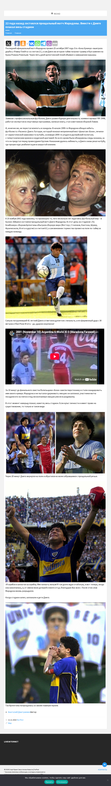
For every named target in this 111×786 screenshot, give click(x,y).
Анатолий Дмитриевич (19, 712)
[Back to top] (104, 764)
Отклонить (62, 782)
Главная (8, 33)
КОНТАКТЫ (102, 769)
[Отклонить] (107, 780)
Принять (49, 782)
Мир (10, 723)
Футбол (20, 720)
